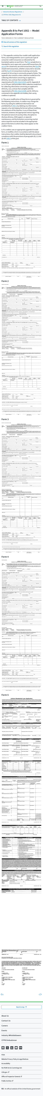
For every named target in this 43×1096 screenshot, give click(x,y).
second (4, 66)
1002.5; (14, 106)
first (28, 62)
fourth (9, 71)
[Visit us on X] (7, 1047)
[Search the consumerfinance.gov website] (40, 6)
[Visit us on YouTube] (16, 1047)
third (37, 66)
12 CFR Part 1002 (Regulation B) (11, 15)
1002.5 (8, 138)
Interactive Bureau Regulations (12, 12)
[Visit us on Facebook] (3, 1047)
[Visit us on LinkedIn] (11, 1047)
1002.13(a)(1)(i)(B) (20, 91)
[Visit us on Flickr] (20, 1047)
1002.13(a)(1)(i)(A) (20, 82)
